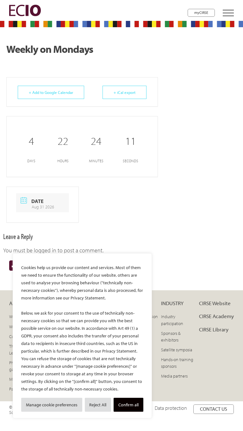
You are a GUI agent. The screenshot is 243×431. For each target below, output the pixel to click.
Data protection (171, 408)
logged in (45, 250)
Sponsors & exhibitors (171, 336)
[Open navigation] (228, 12)
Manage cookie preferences (52, 405)
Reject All (97, 405)
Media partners (174, 376)
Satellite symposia (176, 350)
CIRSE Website (215, 303)
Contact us (213, 409)
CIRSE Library (213, 329)
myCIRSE (201, 12)
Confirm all (128, 405)
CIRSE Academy (216, 316)
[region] (82, 335)
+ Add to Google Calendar (51, 92)
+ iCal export (124, 92)
